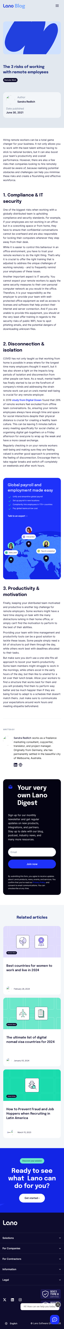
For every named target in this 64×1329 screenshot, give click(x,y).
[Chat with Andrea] (54, 1319)
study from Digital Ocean (27, 400)
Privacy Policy (39, 882)
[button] (57, 5)
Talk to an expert (16, 516)
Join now (32, 864)
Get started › (32, 1198)
